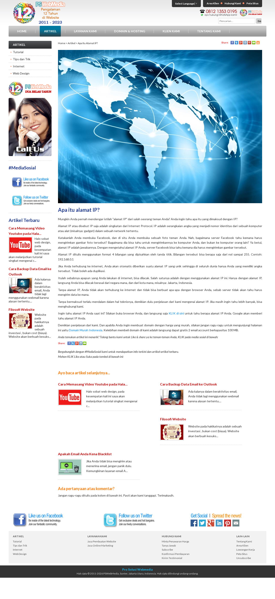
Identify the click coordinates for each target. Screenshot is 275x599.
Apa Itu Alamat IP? (88, 43)
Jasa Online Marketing (100, 545)
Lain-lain (242, 536)
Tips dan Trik (21, 59)
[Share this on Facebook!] (194, 523)
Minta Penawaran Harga (175, 541)
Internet (18, 66)
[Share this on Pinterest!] (227, 523)
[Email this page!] (235, 523)
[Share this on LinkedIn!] (219, 523)
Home (22, 31)
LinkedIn (245, 42)
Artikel (50, 31)
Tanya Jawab (169, 545)
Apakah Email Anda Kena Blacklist (85, 454)
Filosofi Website (22, 309)
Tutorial (18, 52)
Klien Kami (171, 31)
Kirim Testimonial (172, 558)
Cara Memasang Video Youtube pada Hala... (93, 384)
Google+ (241, 42)
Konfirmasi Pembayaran (175, 554)
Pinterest (249, 42)
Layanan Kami (85, 31)
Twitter (236, 42)
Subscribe (167, 549)
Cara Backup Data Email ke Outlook (188, 384)
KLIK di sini (176, 313)
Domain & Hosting (129, 31)
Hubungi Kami (233, 3)
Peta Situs (252, 3)
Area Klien (213, 3)
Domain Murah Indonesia (85, 330)
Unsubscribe (243, 558)
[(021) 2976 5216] (30, 100)
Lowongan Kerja (245, 549)
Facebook (232, 42)
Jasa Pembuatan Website (101, 541)
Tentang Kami (209, 31)
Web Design (21, 73)
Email (253, 42)
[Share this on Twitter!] (202, 523)
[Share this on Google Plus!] (210, 523)
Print (258, 42)
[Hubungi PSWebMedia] (218, 11)
